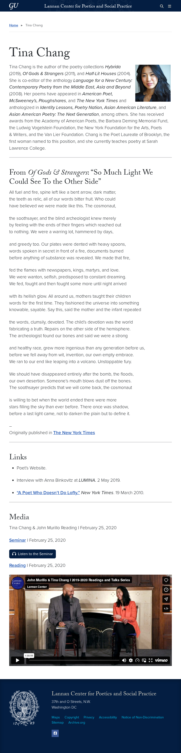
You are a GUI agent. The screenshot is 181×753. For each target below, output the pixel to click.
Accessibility (108, 717)
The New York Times (74, 432)
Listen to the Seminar (35, 554)
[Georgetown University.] (14, 6)
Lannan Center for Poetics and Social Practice (88, 7)
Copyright (72, 717)
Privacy (89, 717)
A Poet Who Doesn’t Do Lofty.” (49, 492)
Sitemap (58, 723)
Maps (56, 717)
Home (13, 25)
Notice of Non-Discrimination (143, 717)
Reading (17, 565)
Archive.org (76, 723)
